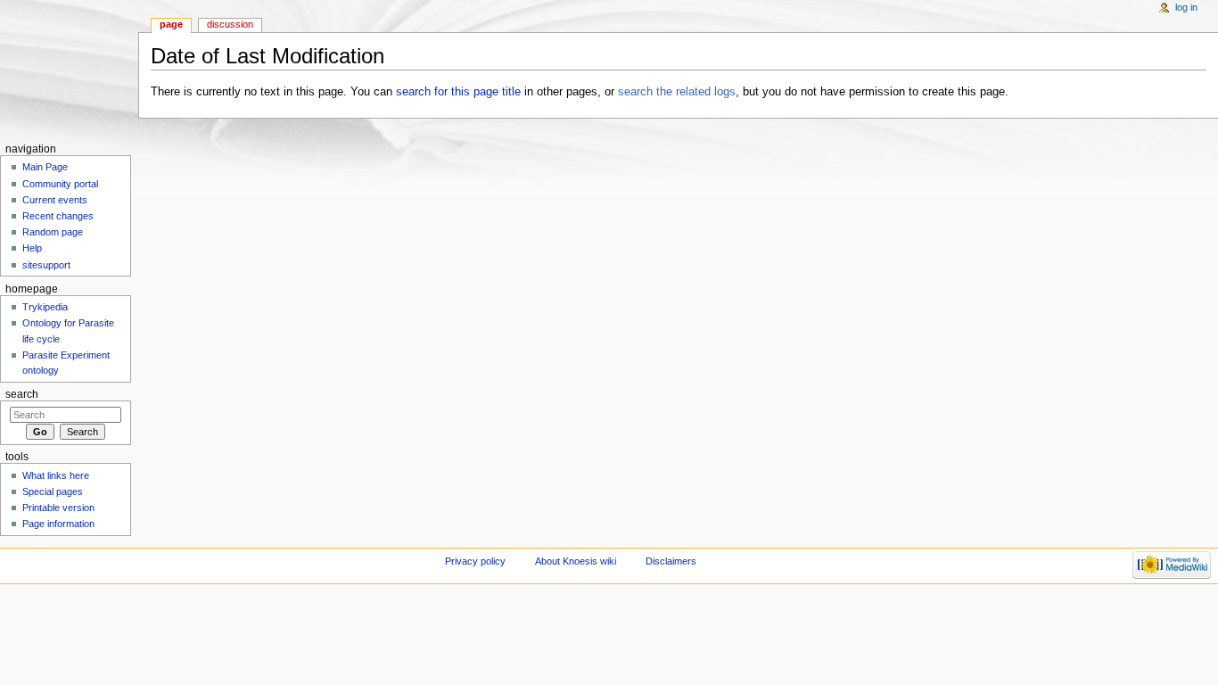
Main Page (45, 166)
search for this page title (458, 92)
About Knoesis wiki (575, 561)
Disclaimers (671, 561)
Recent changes (58, 215)
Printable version (58, 507)
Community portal (60, 183)
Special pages (52, 491)
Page (171, 24)
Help (32, 248)
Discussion (230, 24)
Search (21, 394)
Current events (54, 199)
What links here (55, 475)
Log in (1186, 7)
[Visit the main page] (69, 69)
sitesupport (46, 265)
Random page (52, 232)
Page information (58, 523)
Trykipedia (45, 306)
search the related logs (677, 92)
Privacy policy (475, 561)
